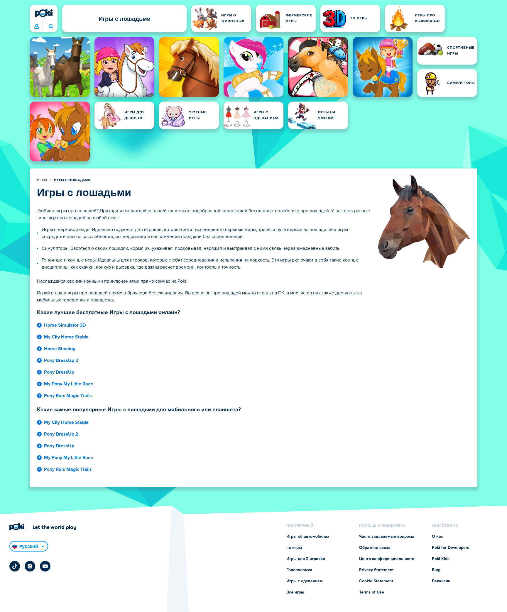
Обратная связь (375, 548)
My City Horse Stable (66, 337)
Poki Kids (440, 559)
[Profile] (36, 26)
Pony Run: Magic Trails (68, 395)
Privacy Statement (376, 570)
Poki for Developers (450, 548)
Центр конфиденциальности (386, 559)
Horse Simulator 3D (65, 325)
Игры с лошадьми (72, 180)
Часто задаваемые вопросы (386, 537)
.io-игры (294, 548)
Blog (436, 570)
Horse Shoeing (59, 348)
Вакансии (441, 581)
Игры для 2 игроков (305, 559)
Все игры (295, 592)
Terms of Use (371, 592)
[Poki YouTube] (45, 566)
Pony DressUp (59, 372)
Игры (42, 180)
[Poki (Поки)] (44, 13)
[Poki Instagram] (30, 566)
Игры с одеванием (304, 581)
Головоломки (299, 570)
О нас (437, 537)
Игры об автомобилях (307, 537)
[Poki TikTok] (14, 566)
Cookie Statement (376, 581)
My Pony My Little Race (68, 384)
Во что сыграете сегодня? (51, 26)
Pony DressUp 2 (61, 360)
